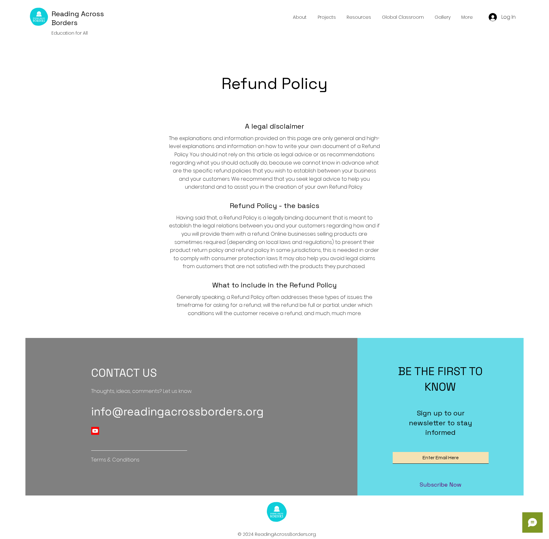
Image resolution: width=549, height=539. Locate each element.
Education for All (69, 33)
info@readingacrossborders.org (177, 412)
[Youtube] (95, 431)
